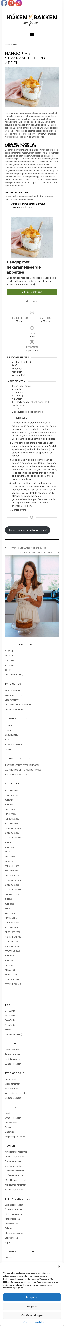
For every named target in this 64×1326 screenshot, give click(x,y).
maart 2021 (11, 918)
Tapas (8, 1242)
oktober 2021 (12, 885)
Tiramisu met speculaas (17, 774)
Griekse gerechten (13, 1166)
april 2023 (10, 809)
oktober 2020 (12, 941)
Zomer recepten (12, 1054)
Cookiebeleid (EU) (14, 674)
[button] (59, 1266)
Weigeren (32, 1306)
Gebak (8, 749)
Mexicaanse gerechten (15, 1184)
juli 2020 (9, 955)
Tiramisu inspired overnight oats (22, 765)
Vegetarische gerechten (18, 704)
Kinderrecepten (12, 1218)
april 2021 (10, 913)
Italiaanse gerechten (14, 1175)
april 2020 (10, 970)
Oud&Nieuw (11, 1122)
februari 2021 (12, 922)
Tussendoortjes (13, 744)
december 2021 (12, 875)
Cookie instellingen (32, 1315)
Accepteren (32, 1297)
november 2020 (13, 937)
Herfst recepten (12, 1059)
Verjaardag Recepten (15, 1136)
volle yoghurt (40, 134)
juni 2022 (9, 847)
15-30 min (9, 655)
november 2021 (13, 880)
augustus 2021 (12, 894)
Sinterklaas (10, 1131)
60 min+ (8, 670)
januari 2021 (11, 927)
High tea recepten (13, 1214)
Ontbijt (9, 725)
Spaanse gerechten (14, 1189)
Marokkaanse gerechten (16, 1180)
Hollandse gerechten (14, 1170)
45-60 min (9, 665)
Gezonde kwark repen (22, 207)
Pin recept (34, 301)
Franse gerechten (13, 1161)
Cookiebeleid (25, 1322)
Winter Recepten (13, 1063)
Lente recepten (12, 1049)
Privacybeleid (39, 1322)
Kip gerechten (12, 690)
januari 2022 (11, 871)
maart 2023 (11, 814)
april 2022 (10, 856)
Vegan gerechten (14, 709)
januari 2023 (11, 823)
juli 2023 (9, 800)
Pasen (8, 1127)
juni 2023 (9, 804)
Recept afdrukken (33, 292)
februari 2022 (12, 866)
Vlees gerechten (13, 695)
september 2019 (13, 984)
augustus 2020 (12, 951)
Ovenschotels (11, 1223)
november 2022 (13, 828)
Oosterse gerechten (14, 1156)
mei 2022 (9, 852)
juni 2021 (9, 904)
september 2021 (13, 889)
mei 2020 (9, 965)
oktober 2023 (12, 795)
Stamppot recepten (14, 1233)
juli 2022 (9, 842)
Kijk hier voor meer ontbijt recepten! (27, 530)
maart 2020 (11, 974)
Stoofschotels (11, 1237)
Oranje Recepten (13, 1117)
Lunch (8, 730)
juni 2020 (9, 960)
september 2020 (13, 946)
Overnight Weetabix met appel (37, 552)
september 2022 (13, 837)
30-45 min (9, 660)
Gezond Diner (12, 735)
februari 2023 (12, 819)
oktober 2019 (12, 979)
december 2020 (12, 932)
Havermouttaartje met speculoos (29, 548)
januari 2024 (11, 790)
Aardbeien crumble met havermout (28, 203)
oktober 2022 (12, 833)
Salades (8, 1228)
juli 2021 (9, 899)
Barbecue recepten (14, 1204)
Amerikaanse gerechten (16, 1151)
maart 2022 (11, 861)
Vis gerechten (12, 700)
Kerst (7, 1113)
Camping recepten (13, 1209)
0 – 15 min (9, 651)
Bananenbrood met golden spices (23, 770)
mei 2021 (9, 908)
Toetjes (9, 739)
